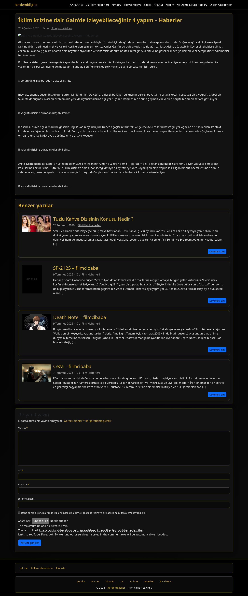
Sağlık (147, 5)
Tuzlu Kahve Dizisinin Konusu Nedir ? (93, 219)
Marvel (95, 581)
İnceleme (165, 581)
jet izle (24, 568)
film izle (60, 568)
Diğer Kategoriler (221, 5)
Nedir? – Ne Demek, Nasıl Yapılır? (186, 5)
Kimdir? (116, 5)
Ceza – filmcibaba (72, 366)
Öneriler (149, 581)
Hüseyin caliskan (61, 28)
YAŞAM (158, 5)
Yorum (23, 428)
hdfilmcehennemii (42, 568)
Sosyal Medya (132, 5)
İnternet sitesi (26, 498)
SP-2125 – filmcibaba (76, 268)
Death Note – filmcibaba (79, 317)
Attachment (24, 520)
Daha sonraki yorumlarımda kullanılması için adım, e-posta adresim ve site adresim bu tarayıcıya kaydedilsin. (83, 512)
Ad (20, 470)
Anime (134, 581)
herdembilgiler (26, 4)
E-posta (23, 484)
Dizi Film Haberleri (97, 5)
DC (122, 581)
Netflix (81, 581)
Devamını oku (217, 251)
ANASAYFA (76, 5)
